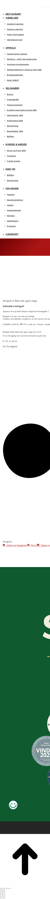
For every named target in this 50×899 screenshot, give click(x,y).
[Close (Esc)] (1, 888)
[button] (21, 9)
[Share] (4, 888)
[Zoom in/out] (9, 888)
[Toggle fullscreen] (7, 888)
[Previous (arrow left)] (1, 894)
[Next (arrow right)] (4, 894)
